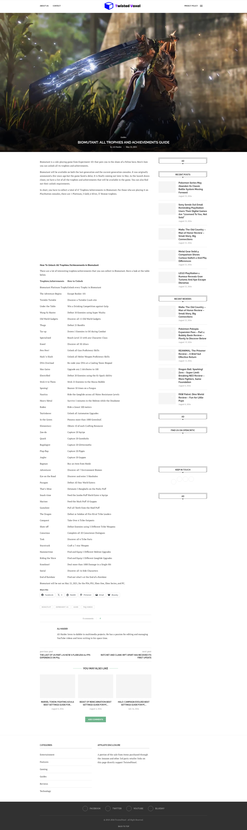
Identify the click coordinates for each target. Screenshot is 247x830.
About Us (44, 6)
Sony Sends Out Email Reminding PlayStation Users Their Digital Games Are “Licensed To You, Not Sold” (193, 211)
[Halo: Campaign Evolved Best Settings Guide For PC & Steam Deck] (133, 686)
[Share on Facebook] (104, 618)
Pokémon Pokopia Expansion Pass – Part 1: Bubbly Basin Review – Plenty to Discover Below (192, 334)
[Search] (205, 6)
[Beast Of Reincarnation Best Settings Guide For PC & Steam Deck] (95, 686)
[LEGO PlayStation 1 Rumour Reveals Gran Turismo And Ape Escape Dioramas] (167, 277)
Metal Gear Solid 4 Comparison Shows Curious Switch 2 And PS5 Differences (193, 256)
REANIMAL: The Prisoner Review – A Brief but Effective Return (192, 353)
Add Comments (95, 719)
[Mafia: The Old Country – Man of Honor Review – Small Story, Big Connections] (167, 234)
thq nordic (88, 607)
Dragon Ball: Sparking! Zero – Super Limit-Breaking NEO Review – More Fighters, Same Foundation (192, 376)
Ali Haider (117, 147)
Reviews (44, 783)
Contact (57, 6)
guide (75, 607)
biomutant (46, 607)
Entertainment (47, 754)
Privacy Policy (191, 6)
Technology (45, 791)
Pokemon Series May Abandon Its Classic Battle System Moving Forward (191, 187)
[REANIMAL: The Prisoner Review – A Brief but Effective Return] (167, 355)
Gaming (43, 769)
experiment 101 (62, 607)
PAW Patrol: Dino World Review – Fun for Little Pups (191, 397)
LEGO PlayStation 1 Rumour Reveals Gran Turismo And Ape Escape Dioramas (192, 278)
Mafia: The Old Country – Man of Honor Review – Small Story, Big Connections (192, 234)
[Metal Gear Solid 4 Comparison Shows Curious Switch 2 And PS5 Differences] (167, 255)
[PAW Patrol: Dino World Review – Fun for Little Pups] (167, 398)
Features (44, 761)
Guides (43, 776)
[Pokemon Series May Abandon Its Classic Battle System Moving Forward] (167, 187)
